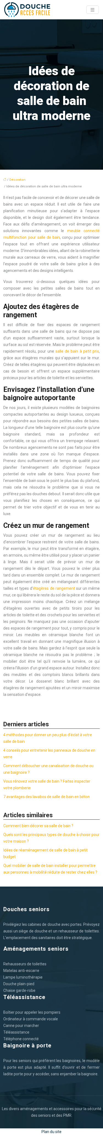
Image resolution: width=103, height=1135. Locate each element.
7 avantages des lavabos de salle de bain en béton (46, 797)
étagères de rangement (54, 588)
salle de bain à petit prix (77, 351)
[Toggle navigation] (92, 10)
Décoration (17, 180)
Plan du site (51, 1131)
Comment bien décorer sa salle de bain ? (38, 826)
